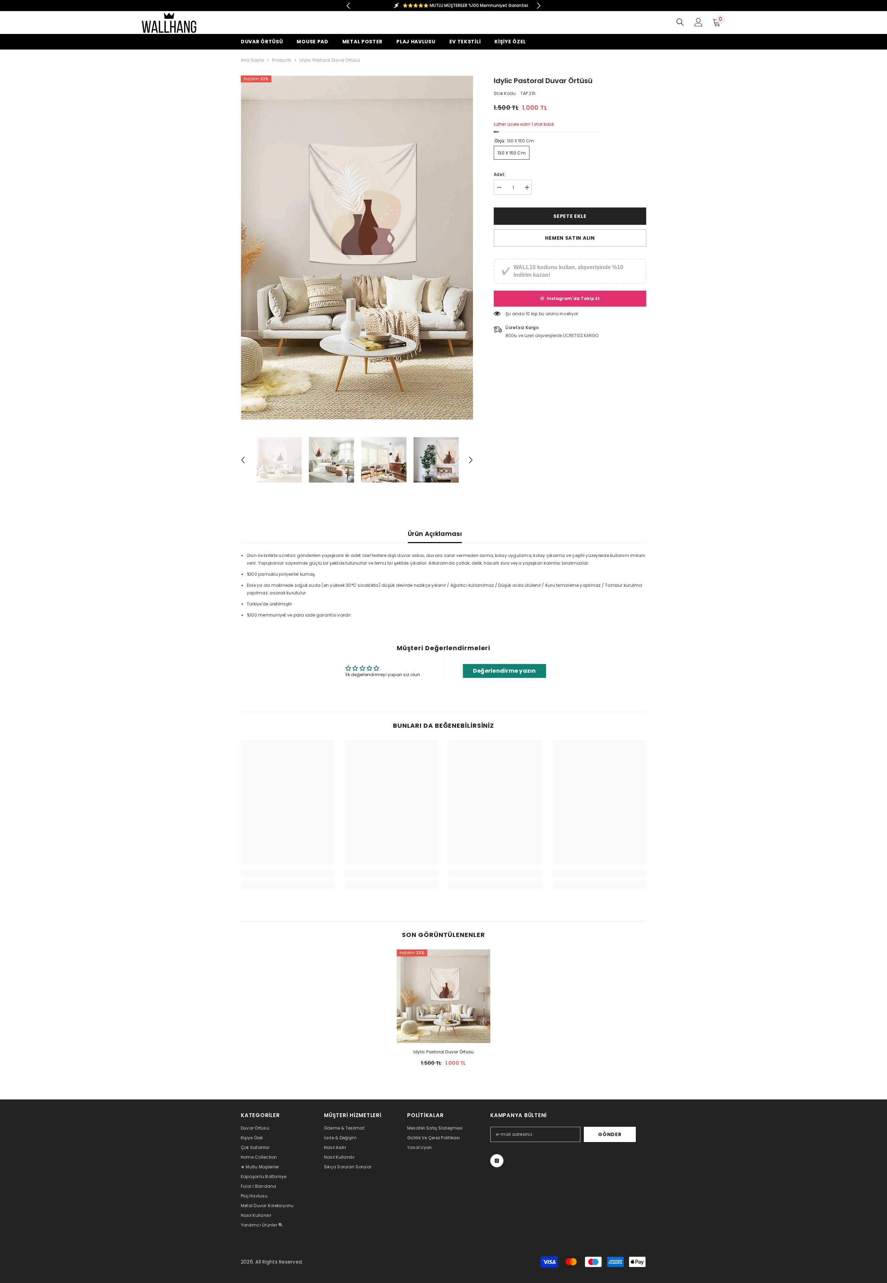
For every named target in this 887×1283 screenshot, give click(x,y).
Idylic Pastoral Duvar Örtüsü (443, 1052)
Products (281, 60)
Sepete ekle (570, 216)
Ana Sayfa (252, 60)
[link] (287, 873)
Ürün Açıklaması (435, 533)
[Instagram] (496, 1160)
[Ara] (680, 22)
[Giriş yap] (698, 22)
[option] (443, 5)
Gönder (609, 1134)
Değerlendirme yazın (504, 671)
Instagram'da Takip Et (573, 298)
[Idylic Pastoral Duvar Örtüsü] (443, 996)
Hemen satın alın (570, 238)
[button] (243, 460)
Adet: (500, 174)
